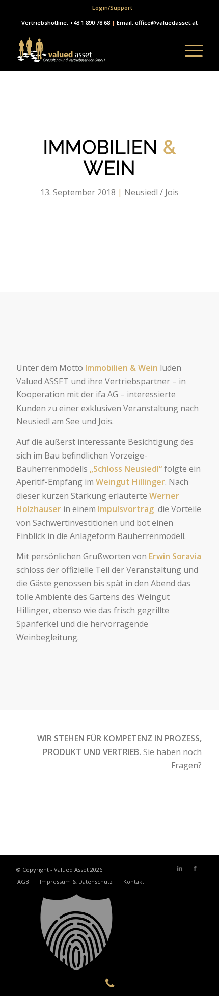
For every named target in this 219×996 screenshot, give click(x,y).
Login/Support (112, 7)
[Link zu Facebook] (195, 868)
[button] (109, 932)
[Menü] (189, 50)
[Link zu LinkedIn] (179, 868)
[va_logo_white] (90, 50)
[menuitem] (112, 7)
